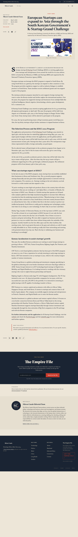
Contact (49, 456)
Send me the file (53, 375)
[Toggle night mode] (60, 2)
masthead (24, 390)
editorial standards (16, 390)
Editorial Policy (51, 451)
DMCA (73, 468)
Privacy (56, 468)
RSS (71, 461)
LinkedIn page (45, 317)
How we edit (6, 26)
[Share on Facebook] (16, 338)
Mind (32, 451)
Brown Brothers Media (9, 449)
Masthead (49, 448)
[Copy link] (15, 32)
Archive (33, 459)
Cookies (67, 468)
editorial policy (27, 420)
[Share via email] (20, 338)
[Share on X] (8, 32)
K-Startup (29, 70)
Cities (32, 454)
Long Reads (34, 456)
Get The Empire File (69, 1)
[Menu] (72, 5)
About (48, 445)
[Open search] (68, 6)
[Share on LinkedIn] (12, 32)
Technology (34, 445)
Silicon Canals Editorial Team (13, 17)
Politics (33, 448)
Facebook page (30, 317)
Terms (62, 468)
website (14, 317)
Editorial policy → (33, 329)
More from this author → (31, 423)
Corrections (50, 454)
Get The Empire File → (69, 456)
